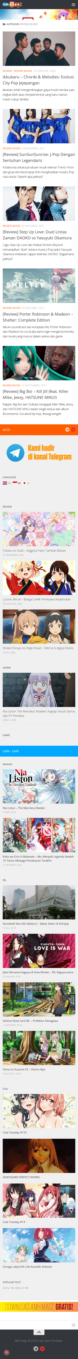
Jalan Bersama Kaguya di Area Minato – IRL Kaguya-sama (38, 972)
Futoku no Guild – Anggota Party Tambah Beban (34, 550)
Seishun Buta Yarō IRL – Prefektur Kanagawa (30, 1021)
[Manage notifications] (6, 1352)
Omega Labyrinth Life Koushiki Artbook (27, 1266)
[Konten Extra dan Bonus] (67, 429)
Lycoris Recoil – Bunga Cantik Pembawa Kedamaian (37, 599)
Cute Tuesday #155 (15, 1132)
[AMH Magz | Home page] (15, 4)
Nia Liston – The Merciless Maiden (24, 808)
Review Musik (23, 71)
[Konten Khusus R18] (73, 429)
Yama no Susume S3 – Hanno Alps (24, 1069)
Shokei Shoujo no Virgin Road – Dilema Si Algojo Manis (38, 648)
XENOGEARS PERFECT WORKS (21, 1177)
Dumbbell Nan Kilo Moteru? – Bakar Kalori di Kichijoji (36, 923)
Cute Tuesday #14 (14, 1222)
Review (7, 71)
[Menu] (73, 4)
